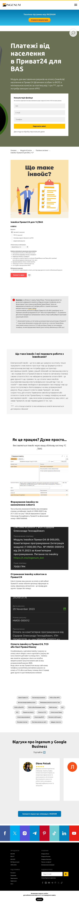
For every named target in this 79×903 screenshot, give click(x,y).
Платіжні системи (42, 848)
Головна (13, 848)
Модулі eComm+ (26, 848)
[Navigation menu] (75, 5)
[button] (39, 20)
